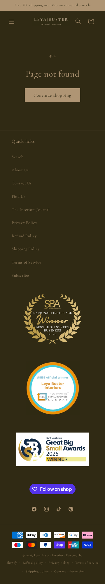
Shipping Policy (26, 248)
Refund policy (33, 562)
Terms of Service (26, 262)
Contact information (69, 571)
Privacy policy (59, 562)
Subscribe (20, 275)
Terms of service (87, 562)
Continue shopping (52, 95)
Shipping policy (37, 571)
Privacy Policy (24, 222)
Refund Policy (24, 235)
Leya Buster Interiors (50, 555)
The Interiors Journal (31, 209)
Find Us (18, 196)
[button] (11, 21)
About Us (20, 169)
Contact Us (22, 183)
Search (18, 156)
